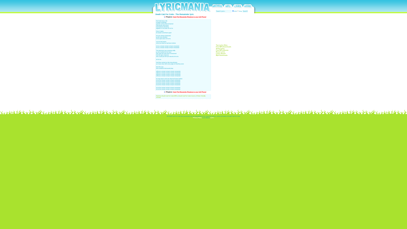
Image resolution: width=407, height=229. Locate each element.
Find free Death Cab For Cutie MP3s (167, 96)
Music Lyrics (220, 52)
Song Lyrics (220, 48)
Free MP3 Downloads (223, 47)
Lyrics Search (221, 53)
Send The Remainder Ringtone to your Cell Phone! (189, 17)
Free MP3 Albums (222, 50)
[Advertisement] (234, 29)
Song (240, 11)
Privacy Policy (197, 118)
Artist (235, 11)
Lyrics (212, 118)
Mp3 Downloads (222, 55)
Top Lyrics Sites (221, 45)
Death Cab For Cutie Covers (187, 96)
